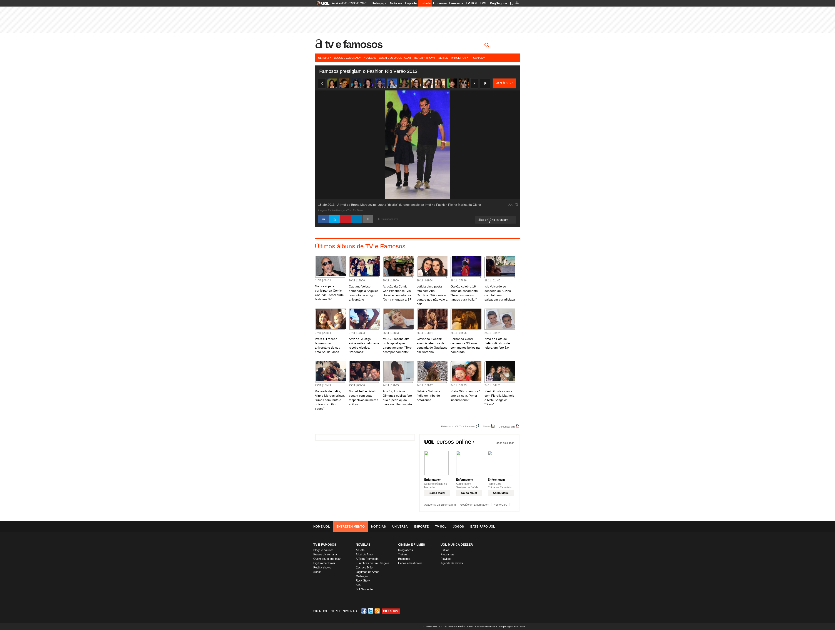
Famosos (456, 3)
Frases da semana (325, 554)
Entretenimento (350, 526)
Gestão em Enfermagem (474, 504)
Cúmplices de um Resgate (372, 563)
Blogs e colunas (346, 57)
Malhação (362, 576)
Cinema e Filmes (411, 544)
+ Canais (477, 57)
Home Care (500, 504)
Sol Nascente (364, 589)
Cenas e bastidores (410, 563)
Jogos (458, 526)
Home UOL (321, 526)
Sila (358, 585)
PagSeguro (498, 3)
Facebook (364, 611)
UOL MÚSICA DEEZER (457, 544)
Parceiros (458, 57)
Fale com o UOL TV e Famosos (458, 426)
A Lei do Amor (364, 554)
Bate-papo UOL (482, 526)
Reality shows (424, 57)
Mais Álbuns (504, 83)
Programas (447, 554)
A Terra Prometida (367, 558)
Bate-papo (379, 3)
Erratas (487, 426)
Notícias (396, 3)
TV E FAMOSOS (324, 544)
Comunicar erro (507, 426)
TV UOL (472, 3)
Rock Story (363, 580)
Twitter (371, 611)
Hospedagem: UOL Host (512, 626)
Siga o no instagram (493, 219)
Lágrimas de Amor (367, 571)
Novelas (370, 57)
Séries (443, 57)
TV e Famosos (353, 44)
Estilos (445, 550)
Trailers (402, 554)
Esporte (411, 3)
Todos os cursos (504, 443)
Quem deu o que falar (395, 57)
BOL (483, 3)
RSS (377, 611)
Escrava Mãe (364, 567)
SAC (364, 3)
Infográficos (405, 550)
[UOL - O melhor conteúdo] (321, 4)
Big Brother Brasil (324, 563)
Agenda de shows (452, 563)
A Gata (360, 550)
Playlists (446, 558)
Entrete (425, 3)
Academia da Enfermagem (440, 504)
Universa (440, 3)
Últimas (323, 57)
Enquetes (404, 558)
